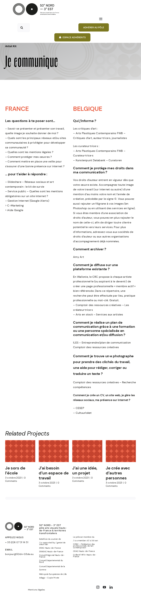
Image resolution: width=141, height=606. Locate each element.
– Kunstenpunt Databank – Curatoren (97, 160)
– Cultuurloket (82, 413)
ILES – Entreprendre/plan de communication (102, 342)
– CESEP (78, 408)
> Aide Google (14, 210)
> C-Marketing (14, 205)
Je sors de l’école (15, 470)
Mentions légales (36, 589)
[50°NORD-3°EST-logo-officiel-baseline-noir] (36, 4)
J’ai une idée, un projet (84, 470)
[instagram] (97, 587)
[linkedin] (111, 587)
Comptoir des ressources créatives (96, 347)
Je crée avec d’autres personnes (118, 473)
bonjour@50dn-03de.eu (19, 554)
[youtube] (104, 587)
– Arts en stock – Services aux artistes (98, 314)
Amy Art (78, 257)
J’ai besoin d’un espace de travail (54, 473)
